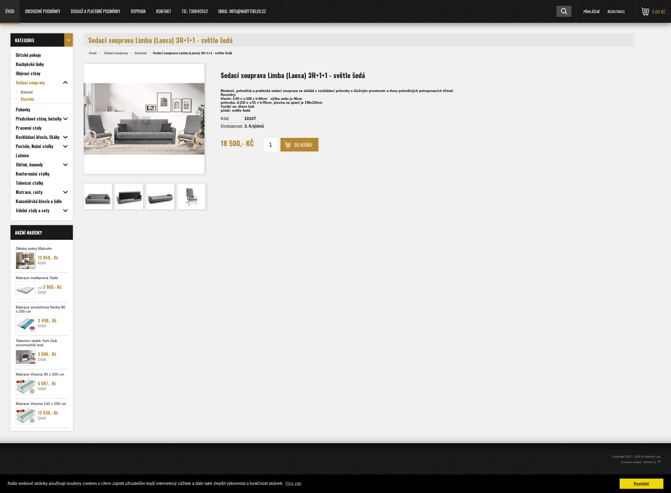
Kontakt (163, 11)
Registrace (616, 11)
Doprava (138, 11)
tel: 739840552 (195, 11)
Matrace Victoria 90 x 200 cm (40, 374)
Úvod (9, 11)
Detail (42, 262)
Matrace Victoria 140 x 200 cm (41, 404)
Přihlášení (591, 11)
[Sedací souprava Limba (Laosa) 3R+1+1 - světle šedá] (144, 119)
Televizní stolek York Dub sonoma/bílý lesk (36, 343)
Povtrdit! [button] (641, 483)
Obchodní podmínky (42, 11)
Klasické (141, 53)
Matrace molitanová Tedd (37, 278)
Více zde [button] (293, 483)
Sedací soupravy (116, 53)
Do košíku (303, 145)
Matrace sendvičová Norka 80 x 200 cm (40, 309)
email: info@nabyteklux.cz (242, 11)
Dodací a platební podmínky (95, 11)
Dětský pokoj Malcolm (34, 248)
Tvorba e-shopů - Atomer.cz (639, 462)
